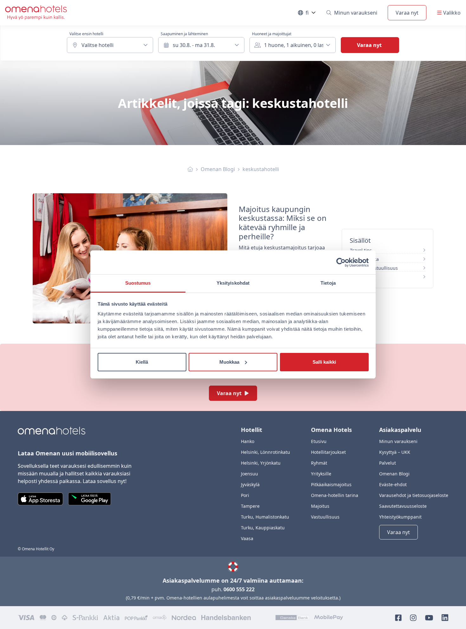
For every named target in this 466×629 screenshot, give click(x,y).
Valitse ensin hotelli (86, 33)
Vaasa (247, 538)
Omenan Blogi (218, 169)
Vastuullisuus (325, 517)
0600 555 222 (239, 589)
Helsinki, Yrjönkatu (261, 463)
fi (311, 14)
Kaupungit (361, 277)
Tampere (250, 506)
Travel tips (361, 250)
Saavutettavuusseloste (403, 506)
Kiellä (142, 362)
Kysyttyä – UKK (394, 452)
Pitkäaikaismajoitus (331, 484)
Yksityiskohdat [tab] (233, 283)
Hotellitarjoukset (328, 452)
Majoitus (320, 506)
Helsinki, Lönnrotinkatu (265, 452)
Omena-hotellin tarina (334, 495)
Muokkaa (229, 362)
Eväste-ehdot (393, 484)
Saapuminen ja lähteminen (184, 33)
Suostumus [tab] (138, 283)
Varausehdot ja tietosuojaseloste (413, 495)
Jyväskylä (250, 484)
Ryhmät (319, 463)
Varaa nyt (407, 12)
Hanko (247, 441)
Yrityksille (321, 474)
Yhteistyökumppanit (400, 517)
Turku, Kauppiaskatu (263, 528)
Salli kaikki (324, 362)
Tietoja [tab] (328, 283)
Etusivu (319, 441)
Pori (245, 495)
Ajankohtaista (364, 259)
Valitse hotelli (97, 45)
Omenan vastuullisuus (374, 268)
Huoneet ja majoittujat (271, 33)
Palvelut (387, 463)
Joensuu (249, 474)
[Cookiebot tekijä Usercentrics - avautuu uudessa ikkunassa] (341, 262)
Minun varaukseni (355, 12)
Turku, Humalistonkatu (265, 517)
